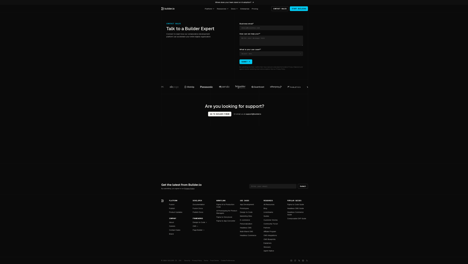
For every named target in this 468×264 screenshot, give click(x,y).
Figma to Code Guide (295, 204)
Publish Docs (198, 212)
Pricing (255, 9)
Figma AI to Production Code (225, 205)
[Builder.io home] (168, 9)
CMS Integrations (270, 235)
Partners (267, 228)
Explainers (268, 243)
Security (187, 261)
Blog (265, 208)
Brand (171, 234)
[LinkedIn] (303, 261)
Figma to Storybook (224, 217)
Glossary (267, 247)
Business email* (246, 23)
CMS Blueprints (270, 239)
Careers (172, 226)
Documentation (199, 204)
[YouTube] (291, 261)
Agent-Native (269, 251)
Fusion (171, 204)
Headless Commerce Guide (295, 213)
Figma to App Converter (225, 221)
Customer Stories (271, 220)
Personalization (246, 224)
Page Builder (198, 230)
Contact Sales (174, 230)
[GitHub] (295, 261)
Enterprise (244, 9)
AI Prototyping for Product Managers (226, 212)
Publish (172, 208)
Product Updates (175, 212)
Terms (206, 261)
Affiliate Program (270, 231)
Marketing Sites (246, 216)
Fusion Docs (198, 208)
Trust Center (214, 261)
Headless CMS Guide (295, 208)
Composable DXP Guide (296, 218)
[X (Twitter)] (299, 261)
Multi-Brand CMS (246, 231)
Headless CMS (245, 228)
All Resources (269, 204)
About (171, 222)
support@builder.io (253, 114)
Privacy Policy (280, 69)
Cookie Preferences (228, 261)
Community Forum (271, 224)
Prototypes (244, 208)
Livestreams (268, 212)
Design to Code (199, 222)
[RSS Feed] (307, 261)
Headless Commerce (248, 235)
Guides (266, 216)
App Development (247, 204)
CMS (194, 226)
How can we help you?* (249, 34)
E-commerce (245, 220)
